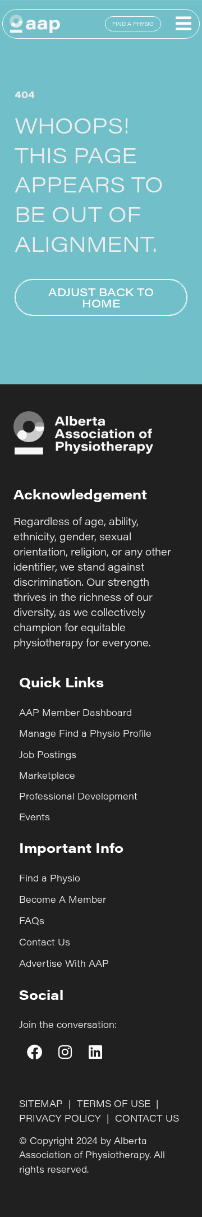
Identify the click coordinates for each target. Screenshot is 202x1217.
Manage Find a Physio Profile (85, 733)
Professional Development (78, 796)
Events (34, 817)
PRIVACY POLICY (60, 1118)
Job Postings (47, 754)
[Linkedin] (95, 1052)
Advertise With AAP (64, 963)
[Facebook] (34, 1052)
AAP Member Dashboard (75, 712)
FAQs (31, 920)
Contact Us (44, 942)
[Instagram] (64, 1052)
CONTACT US (147, 1118)
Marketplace (47, 775)
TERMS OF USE (113, 1103)
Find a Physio (49, 878)
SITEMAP (41, 1103)
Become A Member (62, 899)
